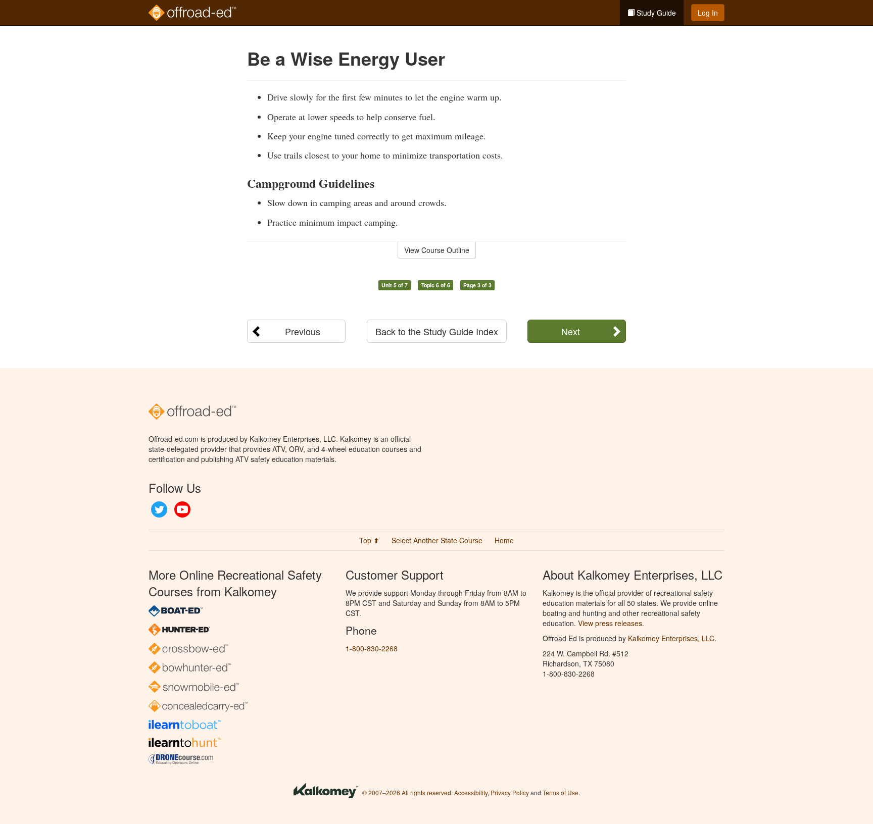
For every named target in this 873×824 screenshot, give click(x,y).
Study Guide (655, 13)
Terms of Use (560, 792)
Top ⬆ (369, 540)
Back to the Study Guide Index (436, 331)
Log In (708, 13)
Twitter (159, 509)
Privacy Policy (510, 792)
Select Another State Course (437, 540)
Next (570, 331)
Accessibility (471, 792)
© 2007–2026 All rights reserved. (407, 792)
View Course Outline (436, 250)
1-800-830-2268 (372, 648)
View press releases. (611, 623)
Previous (302, 331)
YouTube (182, 509)
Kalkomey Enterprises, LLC (671, 638)
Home (504, 540)
